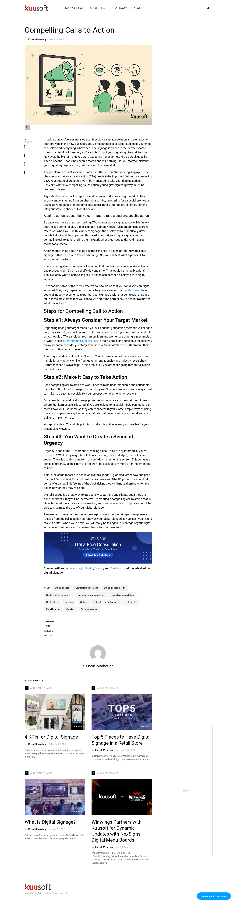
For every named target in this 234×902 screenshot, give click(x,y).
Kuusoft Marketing (37, 39)
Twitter (98, 568)
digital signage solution (123, 594)
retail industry (53, 609)
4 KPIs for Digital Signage (51, 737)
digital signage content (87, 587)
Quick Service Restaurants (105, 602)
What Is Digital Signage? (50, 822)
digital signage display (114, 587)
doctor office (52, 602)
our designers (132, 290)
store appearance (89, 609)
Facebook (75, 568)
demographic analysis (78, 340)
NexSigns (69, 602)
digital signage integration (58, 594)
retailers (70, 609)
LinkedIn (87, 568)
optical (83, 602)
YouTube (116, 568)
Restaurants (130, 602)
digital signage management (91, 594)
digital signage (62, 587)
